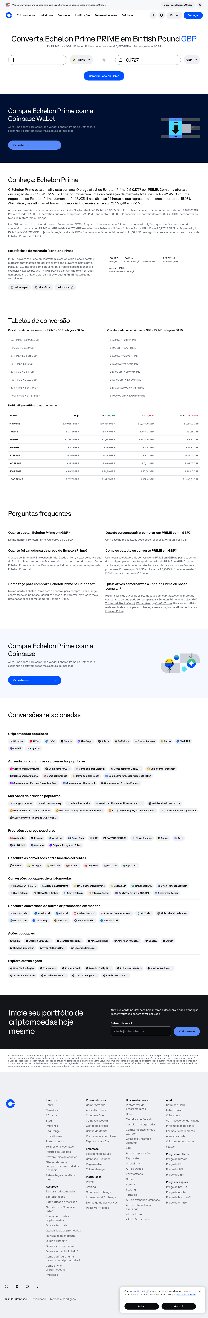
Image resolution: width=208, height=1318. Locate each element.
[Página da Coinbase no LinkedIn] (17, 1286)
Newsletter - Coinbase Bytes (60, 1209)
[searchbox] (192, 60)
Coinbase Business (98, 1159)
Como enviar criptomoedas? (55, 1267)
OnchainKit (133, 1163)
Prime (90, 1181)
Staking (91, 1187)
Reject (142, 1306)
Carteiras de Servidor (140, 1119)
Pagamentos (94, 1164)
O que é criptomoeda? (60, 1246)
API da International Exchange (139, 1207)
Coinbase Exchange (98, 1192)
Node (129, 1179)
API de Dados (134, 1168)
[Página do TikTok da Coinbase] (37, 1286)
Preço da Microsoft (178, 1197)
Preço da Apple (176, 1192)
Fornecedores (55, 1141)
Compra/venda (95, 1105)
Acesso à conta (176, 1136)
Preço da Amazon (177, 1202)
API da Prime (134, 1214)
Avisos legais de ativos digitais (61, 1177)
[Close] (200, 1291)
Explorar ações (55, 1196)
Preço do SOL (174, 1169)
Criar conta (173, 1115)
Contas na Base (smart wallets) (140, 1131)
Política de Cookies (58, 1151)
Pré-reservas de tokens (101, 1136)
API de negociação (138, 1153)
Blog (49, 1120)
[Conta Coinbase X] (6, 1286)
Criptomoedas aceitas (180, 1141)
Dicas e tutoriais (56, 1225)
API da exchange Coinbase (143, 1200)
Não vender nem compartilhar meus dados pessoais (62, 1166)
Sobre (50, 1105)
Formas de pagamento (180, 1131)
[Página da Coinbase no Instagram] (27, 1286)
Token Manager (96, 1169)
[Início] (8, 15)
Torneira (131, 1194)
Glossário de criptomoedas (63, 1230)
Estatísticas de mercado (61, 1202)
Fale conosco (174, 1110)
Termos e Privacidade (60, 1146)
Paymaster (133, 1158)
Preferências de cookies (61, 1157)
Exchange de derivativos (102, 1202)
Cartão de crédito (97, 1125)
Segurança (53, 1131)
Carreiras (52, 1110)
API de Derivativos (138, 1219)
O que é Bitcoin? (56, 1241)
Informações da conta (180, 1125)
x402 (129, 1148)
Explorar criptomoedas (61, 1191)
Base (129, 1114)
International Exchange (101, 1197)
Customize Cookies (186, 1294)
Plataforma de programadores (136, 1106)
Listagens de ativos (98, 1153)
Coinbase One (95, 1115)
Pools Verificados (97, 1207)
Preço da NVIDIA (176, 1187)
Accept (178, 1306)
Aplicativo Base (96, 1110)
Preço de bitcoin (176, 1159)
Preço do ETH (174, 1164)
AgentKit (131, 1184)
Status (170, 1146)
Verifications (134, 1174)
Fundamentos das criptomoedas (57, 1218)
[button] (46, 15)
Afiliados (52, 1115)
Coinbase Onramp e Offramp (138, 1140)
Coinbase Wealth (97, 1120)
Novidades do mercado (60, 1235)
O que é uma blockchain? (62, 1251)
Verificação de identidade (182, 1120)
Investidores (54, 1136)
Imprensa (52, 1125)
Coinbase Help (175, 1105)
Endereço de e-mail (121, 1023)
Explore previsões (98, 1141)
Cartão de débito (97, 1131)
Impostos (52, 1274)
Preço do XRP (175, 1174)
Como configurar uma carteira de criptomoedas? (63, 1258)
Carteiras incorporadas (141, 1124)
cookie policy (140, 1291)
